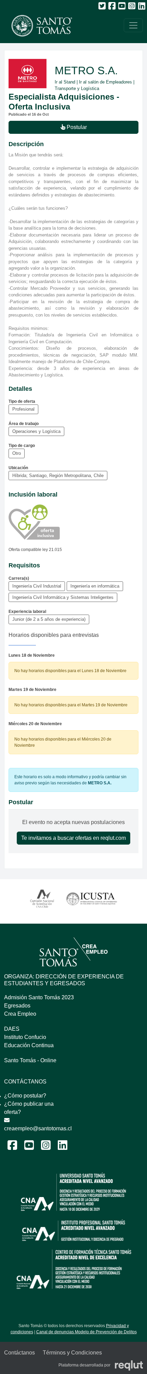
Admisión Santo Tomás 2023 (39, 997)
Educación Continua (29, 1045)
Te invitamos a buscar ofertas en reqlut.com (73, 838)
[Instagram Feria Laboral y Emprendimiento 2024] (46, 1147)
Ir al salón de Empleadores (105, 82)
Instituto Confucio (25, 1037)
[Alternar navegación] (133, 25)
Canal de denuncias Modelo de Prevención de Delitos (86, 1332)
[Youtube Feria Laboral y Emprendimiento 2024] (29, 1147)
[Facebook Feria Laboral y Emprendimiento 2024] (12, 1147)
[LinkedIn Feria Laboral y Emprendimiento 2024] (62, 1147)
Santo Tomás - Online (30, 1060)
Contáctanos (19, 1353)
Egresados (17, 1006)
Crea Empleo (20, 1014)
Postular (76, 127)
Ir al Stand (65, 82)
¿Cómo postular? (25, 1096)
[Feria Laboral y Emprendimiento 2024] (38, 25)
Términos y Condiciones (72, 1353)
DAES (11, 1029)
